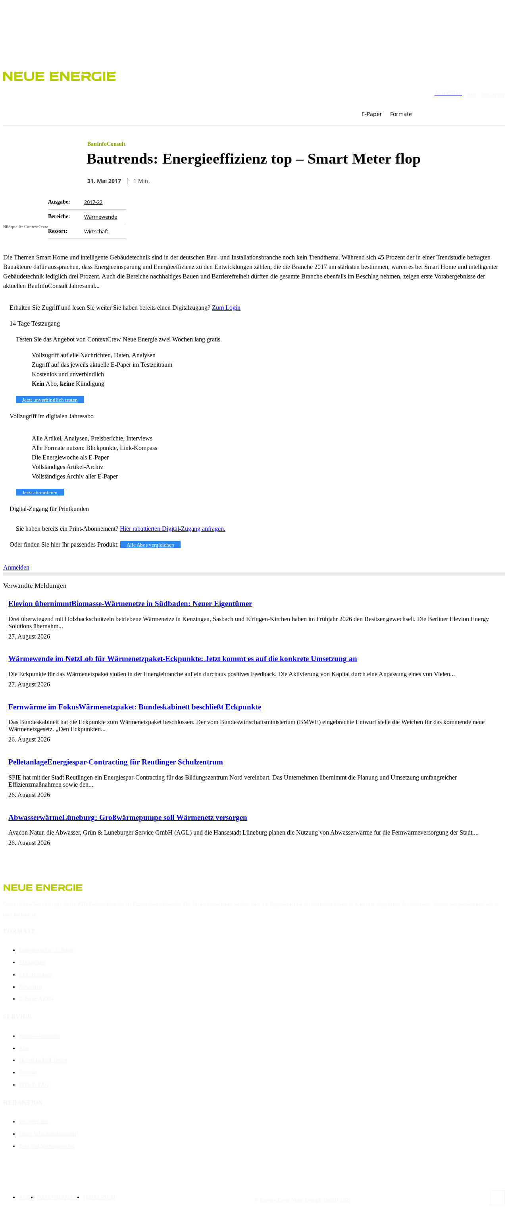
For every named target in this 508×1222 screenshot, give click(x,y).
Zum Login (226, 307)
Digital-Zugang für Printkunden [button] (49, 508)
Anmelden (16, 567)
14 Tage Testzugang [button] (35, 323)
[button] (432, 114)
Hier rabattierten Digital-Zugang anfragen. (172, 528)
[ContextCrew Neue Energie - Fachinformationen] (254, 75)
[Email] (321, 181)
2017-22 (93, 202)
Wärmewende (100, 216)
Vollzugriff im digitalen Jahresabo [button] (52, 416)
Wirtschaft (96, 231)
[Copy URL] (350, 181)
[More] (407, 180)
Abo (471, 95)
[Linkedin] (378, 181)
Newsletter (493, 95)
